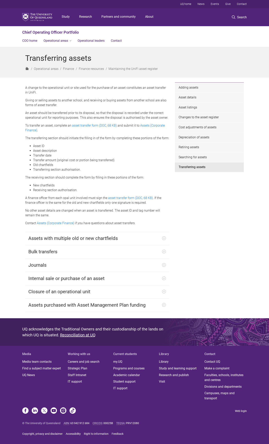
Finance (68, 69)
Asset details (187, 97)
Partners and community (118, 16)
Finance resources (91, 69)
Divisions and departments (223, 386)
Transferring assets (192, 167)
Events (215, 4)
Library (164, 362)
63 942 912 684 (79, 423)
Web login (241, 411)
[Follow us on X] (44, 411)
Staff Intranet (77, 375)
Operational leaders (91, 41)
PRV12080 (132, 423)
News (201, 4)
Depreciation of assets (194, 137)
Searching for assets (193, 157)
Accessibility (73, 433)
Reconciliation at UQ (78, 335)
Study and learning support (178, 368)
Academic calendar (126, 375)
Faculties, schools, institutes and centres (223, 377)
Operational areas (56, 41)
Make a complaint (216, 368)
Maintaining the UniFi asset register (133, 69)
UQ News (28, 375)
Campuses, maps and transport (219, 395)
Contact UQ (212, 362)
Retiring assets (189, 147)
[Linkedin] (35, 411)
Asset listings (188, 107)
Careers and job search (83, 362)
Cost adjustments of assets (197, 127)
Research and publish (174, 375)
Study (66, 16)
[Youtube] (54, 411)
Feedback (117, 433)
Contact (242, 4)
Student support (124, 381)
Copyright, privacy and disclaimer (42, 433)
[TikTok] (73, 411)
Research (85, 16)
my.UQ (117, 362)
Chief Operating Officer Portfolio (50, 32)
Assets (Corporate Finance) (55, 223)
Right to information (96, 433)
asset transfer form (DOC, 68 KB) (94, 125)
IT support (75, 381)
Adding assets (188, 87)
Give (228, 4)
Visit (162, 381)
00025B (108, 423)
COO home (29, 41)
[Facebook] (25, 411)
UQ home (185, 4)
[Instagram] (63, 411)
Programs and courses (129, 368)
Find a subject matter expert (41, 368)
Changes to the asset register (199, 117)
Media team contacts (37, 362)
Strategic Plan (77, 368)
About (149, 16)
